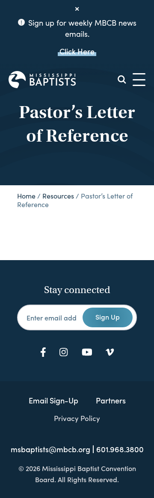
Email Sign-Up (53, 400)
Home (26, 195)
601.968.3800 (120, 449)
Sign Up (107, 316)
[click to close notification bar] (77, 9)
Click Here (77, 51)
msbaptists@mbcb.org (50, 449)
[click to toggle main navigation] (139, 79)
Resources (58, 195)
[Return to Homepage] (42, 79)
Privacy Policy (77, 418)
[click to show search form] (122, 79)
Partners (111, 400)
